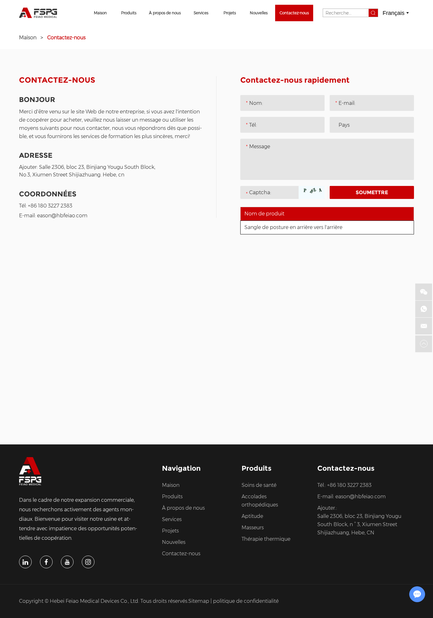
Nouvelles (259, 12)
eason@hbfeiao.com (62, 216)
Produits (128, 12)
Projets (229, 12)
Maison (100, 12)
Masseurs (253, 528)
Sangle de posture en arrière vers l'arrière (293, 227)
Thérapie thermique (266, 539)
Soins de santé (259, 485)
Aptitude (252, 516)
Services (201, 12)
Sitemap (198, 601)
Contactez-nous (294, 12)
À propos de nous (165, 12)
